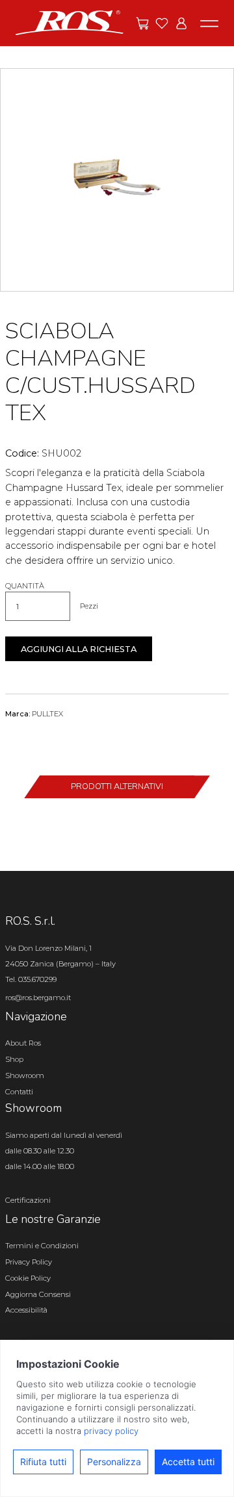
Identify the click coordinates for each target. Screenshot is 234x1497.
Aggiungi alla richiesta (78, 649)
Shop (14, 1059)
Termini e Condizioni (42, 1245)
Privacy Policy (28, 1261)
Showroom (24, 1075)
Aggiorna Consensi (38, 1294)
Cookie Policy (28, 1278)
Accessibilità (26, 1310)
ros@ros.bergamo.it (38, 997)
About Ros (23, 1043)
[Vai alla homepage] (70, 22)
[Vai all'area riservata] (181, 23)
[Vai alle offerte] (142, 23)
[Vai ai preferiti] (161, 23)
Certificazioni (28, 1200)
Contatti (19, 1091)
